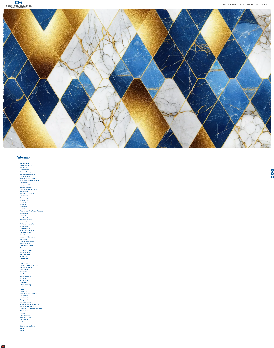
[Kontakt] (272, 176)
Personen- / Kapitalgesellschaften (31, 309)
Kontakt (264, 4)
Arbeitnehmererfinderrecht (28, 178)
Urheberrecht (24, 200)
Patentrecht (24, 167)
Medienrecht (24, 261)
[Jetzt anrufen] (272, 170)
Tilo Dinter (23, 278)
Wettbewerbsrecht (26, 219)
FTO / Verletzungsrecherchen (29, 180)
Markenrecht (24, 183)
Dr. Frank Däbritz (25, 276)
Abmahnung (24, 198)
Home (224, 4)
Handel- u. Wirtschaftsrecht (29, 265)
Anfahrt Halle (24, 319)
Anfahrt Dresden (25, 317)
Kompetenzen (232, 4)
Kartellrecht (24, 263)
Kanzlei (241, 4)
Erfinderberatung (25, 285)
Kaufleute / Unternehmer (28, 306)
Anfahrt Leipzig (25, 315)
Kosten (22, 287)
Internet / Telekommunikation (29, 304)
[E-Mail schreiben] (272, 173)
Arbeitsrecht (24, 311)
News (257, 4)
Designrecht (24, 217)
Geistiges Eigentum (26, 165)
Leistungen (250, 4)
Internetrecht (24, 256)
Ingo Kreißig (24, 280)
